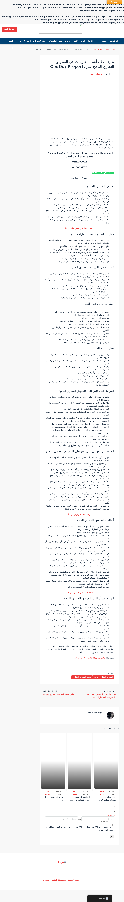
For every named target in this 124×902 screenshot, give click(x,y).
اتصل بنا (10, 44)
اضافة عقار (9, 29)
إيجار (82, 41)
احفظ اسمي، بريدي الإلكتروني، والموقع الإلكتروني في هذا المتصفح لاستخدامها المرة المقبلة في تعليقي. (80, 828)
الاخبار (90, 41)
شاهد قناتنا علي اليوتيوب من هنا (80, 593)
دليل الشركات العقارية (35, 41)
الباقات (67, 41)
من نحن (20, 44)
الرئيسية (113, 41)
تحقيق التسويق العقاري (82, 677)
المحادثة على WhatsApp (103, 173)
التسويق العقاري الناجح (103, 677)
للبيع (75, 41)
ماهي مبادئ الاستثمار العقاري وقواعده (89, 658)
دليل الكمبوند (55, 41)
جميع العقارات (102, 44)
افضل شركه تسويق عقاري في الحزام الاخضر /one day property (80, 800)
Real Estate (96, 74)
